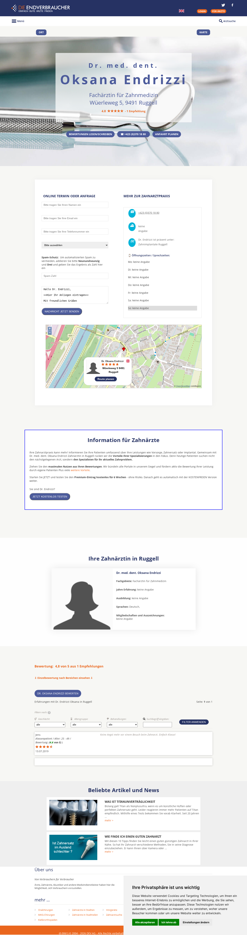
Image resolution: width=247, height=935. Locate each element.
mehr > (109, 820)
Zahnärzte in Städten (83, 910)
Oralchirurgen (45, 910)
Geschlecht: (44, 719)
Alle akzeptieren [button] (145, 922)
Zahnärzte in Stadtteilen (85, 914)
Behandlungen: (118, 719)
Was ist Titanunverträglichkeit (130, 802)
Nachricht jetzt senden (62, 311)
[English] (181, 10)
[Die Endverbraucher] (41, 8)
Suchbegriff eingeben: (158, 719)
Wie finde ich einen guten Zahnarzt (133, 837)
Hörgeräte (111, 910)
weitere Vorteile (80, 470)
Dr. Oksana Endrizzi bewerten (57, 693)
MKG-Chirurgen (46, 914)
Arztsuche (229, 21)
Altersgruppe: (81, 719)
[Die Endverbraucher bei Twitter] (223, 5)
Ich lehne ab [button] (168, 922)
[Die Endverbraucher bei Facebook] (232, 5)
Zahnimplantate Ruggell (152, 244)
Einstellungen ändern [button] (196, 922)
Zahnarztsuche (114, 914)
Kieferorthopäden (47, 919)
